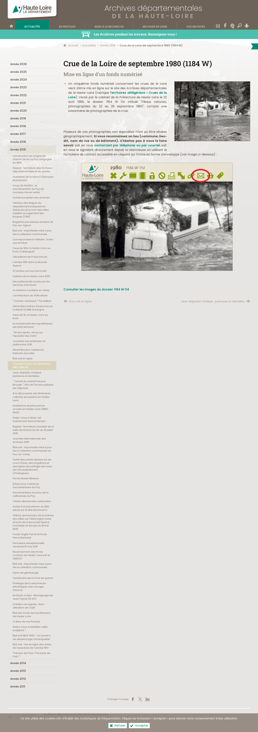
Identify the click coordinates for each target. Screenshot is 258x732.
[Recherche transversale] (239, 25)
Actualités (89, 45)
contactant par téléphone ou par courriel (127, 145)
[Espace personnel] (246, 25)
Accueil (73, 45)
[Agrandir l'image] (212, 111)
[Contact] (218, 25)
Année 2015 (107, 45)
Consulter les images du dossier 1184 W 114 (96, 289)
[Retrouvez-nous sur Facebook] (225, 25)
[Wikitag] (232, 25)
